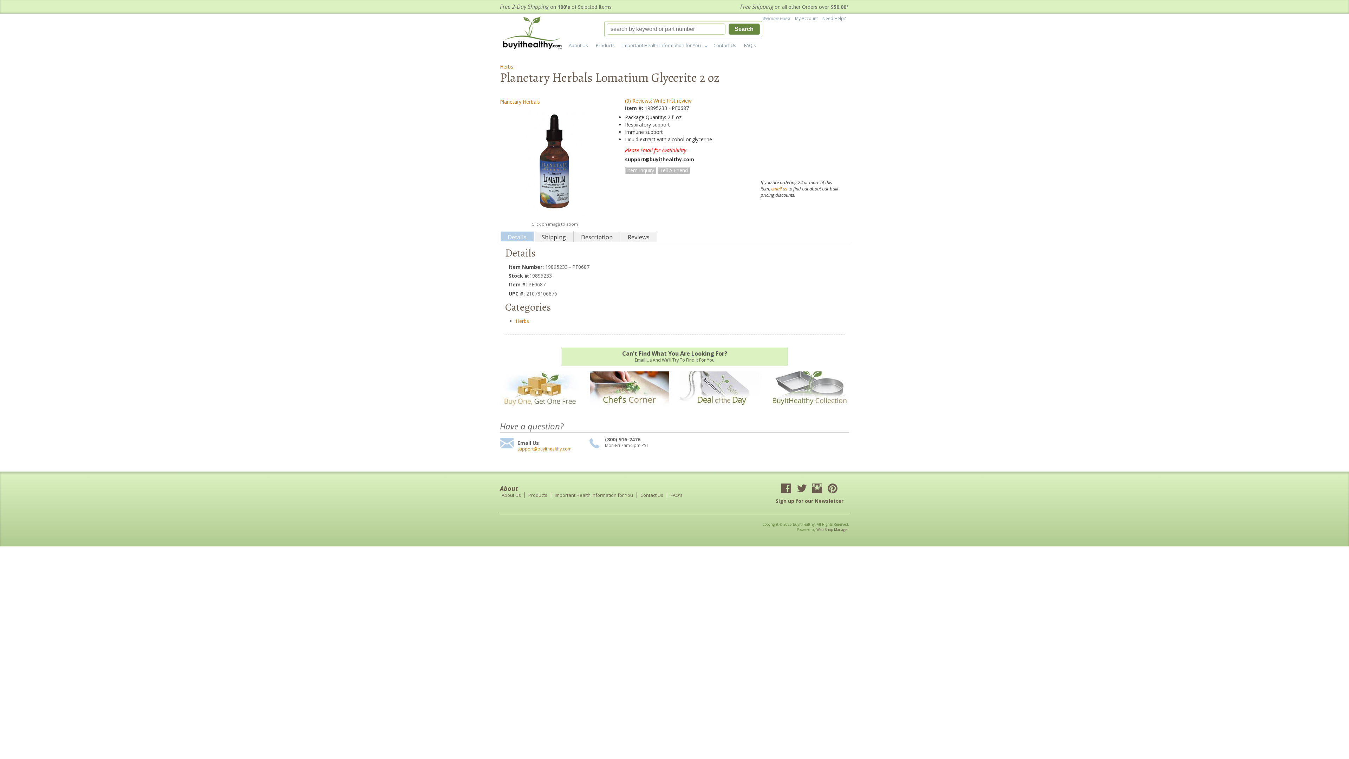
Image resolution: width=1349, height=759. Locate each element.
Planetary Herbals (520, 101)
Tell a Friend (674, 170)
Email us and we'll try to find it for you (674, 356)
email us (779, 189)
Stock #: (519, 275)
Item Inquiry (640, 170)
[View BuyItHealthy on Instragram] (817, 489)
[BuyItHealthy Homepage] (534, 34)
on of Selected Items (556, 7)
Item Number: (527, 267)
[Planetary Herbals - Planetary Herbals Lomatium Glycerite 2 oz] (554, 163)
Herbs (506, 66)
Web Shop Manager (832, 529)
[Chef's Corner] (629, 410)
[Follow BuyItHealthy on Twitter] (801, 489)
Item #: (635, 108)
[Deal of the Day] (719, 410)
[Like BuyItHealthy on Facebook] (786, 489)
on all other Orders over (794, 7)
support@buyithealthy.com (544, 449)
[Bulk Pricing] (809, 410)
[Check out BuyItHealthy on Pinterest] (832, 489)
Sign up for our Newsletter (809, 501)
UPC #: (517, 293)
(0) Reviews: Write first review (658, 100)
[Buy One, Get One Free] (539, 410)
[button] (683, 29)
